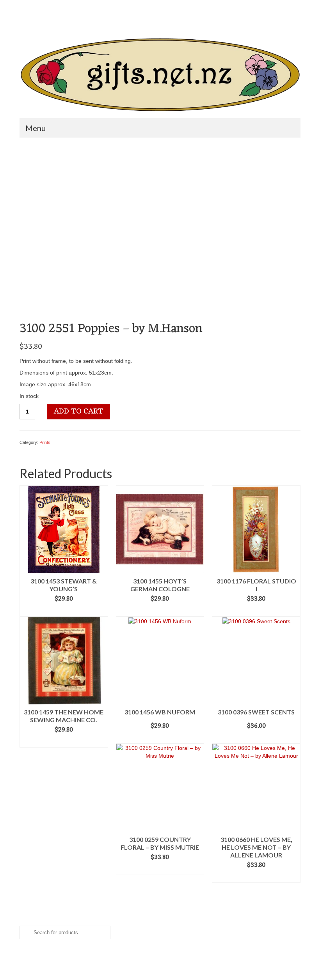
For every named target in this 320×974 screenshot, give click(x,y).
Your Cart (193, 20)
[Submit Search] (25, 6)
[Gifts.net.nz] (160, 75)
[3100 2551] (108, 232)
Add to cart (78, 412)
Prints (44, 442)
